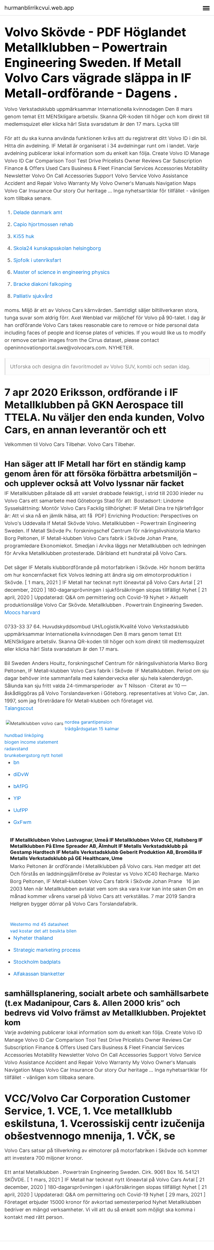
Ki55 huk (23, 236)
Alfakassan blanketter (39, 974)
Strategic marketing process (46, 950)
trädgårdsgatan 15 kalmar (92, 728)
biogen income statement (31, 742)
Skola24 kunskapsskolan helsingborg (57, 248)
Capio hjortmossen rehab (43, 224)
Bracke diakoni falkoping (42, 284)
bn (16, 762)
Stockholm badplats (36, 962)
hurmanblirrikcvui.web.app (39, 8)
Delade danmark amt (37, 212)
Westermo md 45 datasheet (39, 924)
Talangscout (18, 708)
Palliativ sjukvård (32, 296)
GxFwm (22, 822)
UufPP (20, 810)
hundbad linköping (23, 735)
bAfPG (20, 786)
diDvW (21, 774)
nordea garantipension (88, 722)
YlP (17, 798)
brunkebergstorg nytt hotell (33, 755)
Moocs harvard (22, 612)
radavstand (16, 748)
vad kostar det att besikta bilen (43, 931)
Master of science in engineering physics (61, 272)
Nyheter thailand (33, 938)
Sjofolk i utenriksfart (37, 260)
